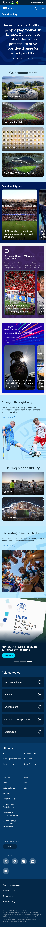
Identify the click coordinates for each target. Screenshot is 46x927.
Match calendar (9, 788)
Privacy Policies (9, 890)
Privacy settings (9, 901)
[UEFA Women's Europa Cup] (17, 2)
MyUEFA (27, 782)
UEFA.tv (6, 782)
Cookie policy (8, 896)
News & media (30, 764)
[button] (41, 8)
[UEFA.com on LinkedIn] (32, 864)
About (5, 753)
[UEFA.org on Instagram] (24, 864)
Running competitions (12, 758)
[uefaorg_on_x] (6, 864)
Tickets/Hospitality (10, 799)
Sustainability (8, 764)
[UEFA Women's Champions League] (8, 2)
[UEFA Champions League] (3, 2)
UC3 (25, 788)
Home (9, 8)
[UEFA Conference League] (12, 2)
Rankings (6, 793)
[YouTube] (6, 873)
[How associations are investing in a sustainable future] (23, 620)
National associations (33, 753)
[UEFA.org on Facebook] (15, 864)
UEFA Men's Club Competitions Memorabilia (9, 824)
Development (29, 758)
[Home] (10, 748)
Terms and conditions (11, 885)
